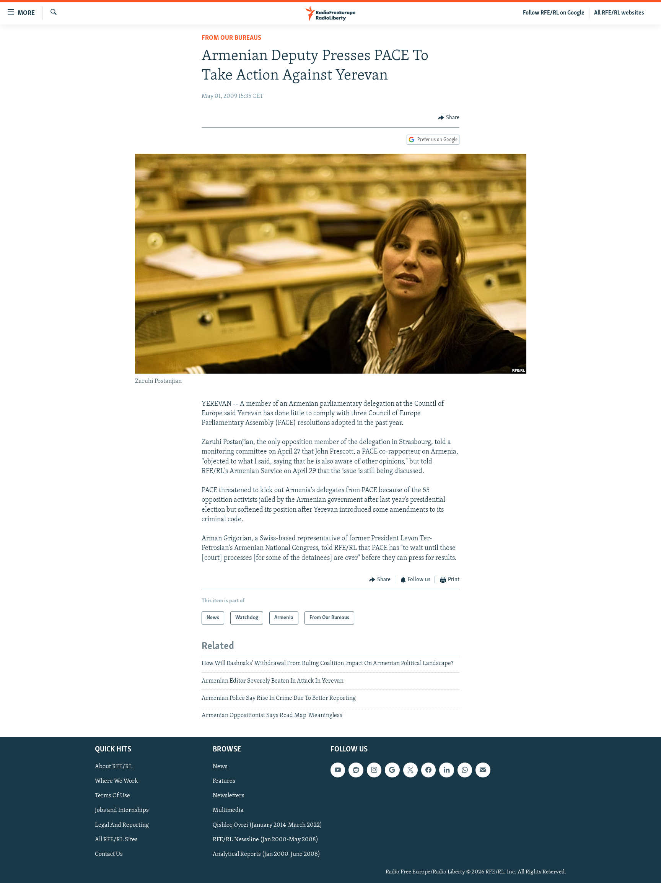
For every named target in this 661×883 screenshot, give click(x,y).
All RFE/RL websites (619, 13)
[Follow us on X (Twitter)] (410, 770)
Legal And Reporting (122, 825)
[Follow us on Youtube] (337, 770)
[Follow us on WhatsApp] (464, 770)
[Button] (448, 118)
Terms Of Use (112, 796)
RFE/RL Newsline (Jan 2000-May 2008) (265, 839)
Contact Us (109, 854)
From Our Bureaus (231, 38)
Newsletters (228, 796)
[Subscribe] (482, 770)
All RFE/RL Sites (116, 839)
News (220, 767)
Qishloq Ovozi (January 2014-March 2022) (267, 825)
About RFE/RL (113, 767)
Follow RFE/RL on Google (553, 13)
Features (224, 781)
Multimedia (228, 810)
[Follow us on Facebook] (428, 770)
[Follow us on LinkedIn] (446, 770)
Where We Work (116, 781)
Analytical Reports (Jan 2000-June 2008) (266, 854)
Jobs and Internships (122, 810)
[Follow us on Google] (392, 770)
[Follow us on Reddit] (355, 770)
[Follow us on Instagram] (374, 770)
